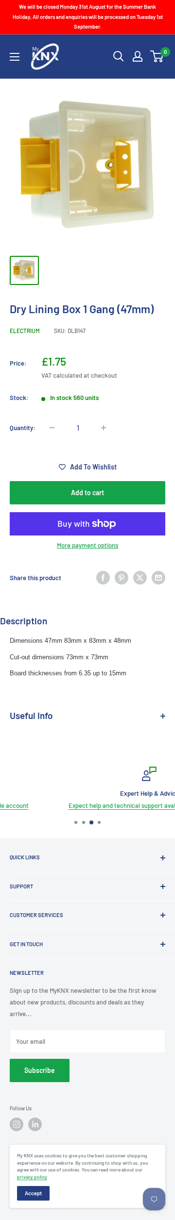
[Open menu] (14, 57)
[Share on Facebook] (103, 578)
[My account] (137, 56)
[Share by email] (158, 578)
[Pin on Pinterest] (121, 578)
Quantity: (22, 428)
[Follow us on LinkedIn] (35, 1124)
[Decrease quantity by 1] (52, 428)
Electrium (25, 330)
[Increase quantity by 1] (103, 428)
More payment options (87, 545)
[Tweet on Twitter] (140, 578)
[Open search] (118, 56)
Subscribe (39, 1070)
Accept (33, 1193)
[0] (157, 56)
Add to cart (87, 492)
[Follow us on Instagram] (16, 1124)
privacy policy (32, 1177)
